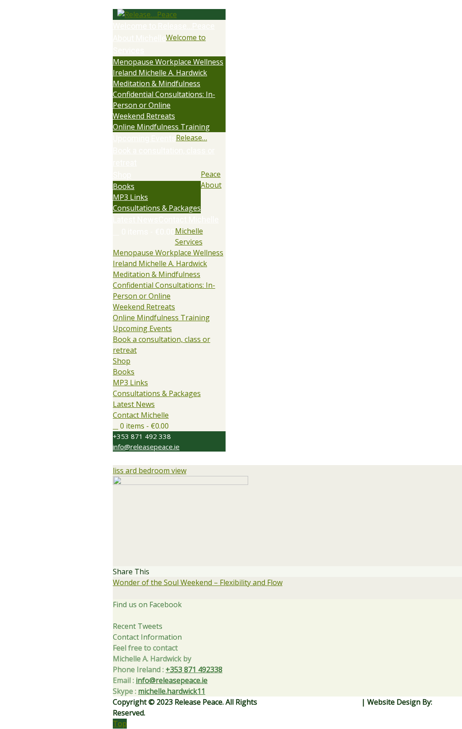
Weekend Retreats (144, 307)
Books (123, 372)
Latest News (134, 404)
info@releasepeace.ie (146, 446)
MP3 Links (130, 383)
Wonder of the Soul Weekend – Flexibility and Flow (197, 582)
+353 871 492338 (194, 669)
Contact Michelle (141, 415)
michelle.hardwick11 (171, 691)
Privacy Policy (337, 702)
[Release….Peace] (169, 14)
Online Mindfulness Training (161, 318)
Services (189, 242)
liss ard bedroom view (149, 470)
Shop (121, 361)
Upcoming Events (142, 328)
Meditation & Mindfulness (156, 274)
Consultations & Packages (157, 393)
